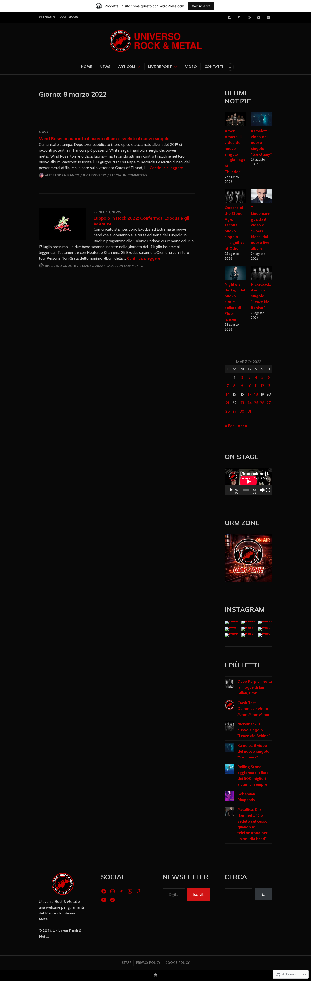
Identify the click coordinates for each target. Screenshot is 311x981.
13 (268, 385)
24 (249, 402)
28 (227, 411)
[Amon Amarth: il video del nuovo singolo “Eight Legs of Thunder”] (235, 120)
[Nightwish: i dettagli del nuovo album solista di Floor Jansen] (235, 274)
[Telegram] (249, 17)
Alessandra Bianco (62, 175)
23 (242, 402)
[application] (248, 481)
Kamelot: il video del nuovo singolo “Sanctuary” (261, 143)
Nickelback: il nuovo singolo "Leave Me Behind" (253, 730)
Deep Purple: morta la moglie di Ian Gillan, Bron (254, 687)
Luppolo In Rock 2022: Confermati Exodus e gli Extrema (141, 220)
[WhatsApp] (130, 891)
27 (269, 402)
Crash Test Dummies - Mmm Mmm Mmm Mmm (253, 708)
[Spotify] (268, 17)
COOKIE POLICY (177, 962)
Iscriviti (198, 894)
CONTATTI (213, 66)
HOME (86, 66)
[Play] (231, 490)
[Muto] (262, 490)
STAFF (126, 962)
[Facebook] (229, 17)
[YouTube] (258, 17)
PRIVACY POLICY (148, 962)
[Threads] (139, 891)
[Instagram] (239, 17)
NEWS (105, 66)
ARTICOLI (126, 66)
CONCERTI (102, 212)
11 (256, 385)
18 (256, 394)
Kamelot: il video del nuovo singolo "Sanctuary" (253, 751)
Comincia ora (201, 6)
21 (227, 402)
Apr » (242, 426)
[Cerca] (263, 894)
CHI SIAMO (47, 17)
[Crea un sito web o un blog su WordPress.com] (155, 975)
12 (262, 385)
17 (249, 394)
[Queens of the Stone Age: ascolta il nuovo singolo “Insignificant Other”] (235, 197)
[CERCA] (230, 67)
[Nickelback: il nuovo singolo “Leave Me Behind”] (261, 274)
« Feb (230, 426)
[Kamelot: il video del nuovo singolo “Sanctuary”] (261, 120)
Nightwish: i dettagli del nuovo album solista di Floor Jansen (235, 302)
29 (235, 411)
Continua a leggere (166, 168)
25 (256, 402)
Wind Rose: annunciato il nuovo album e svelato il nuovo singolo (104, 138)
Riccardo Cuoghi (60, 266)
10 (249, 385)
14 (228, 394)
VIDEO (191, 66)
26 (262, 402)
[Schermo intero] (268, 490)
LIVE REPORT (160, 66)
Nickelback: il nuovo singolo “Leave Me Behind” (261, 296)
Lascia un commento (128, 175)
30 (242, 411)
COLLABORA (69, 17)
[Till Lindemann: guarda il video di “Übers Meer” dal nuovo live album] (261, 197)
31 (249, 411)
